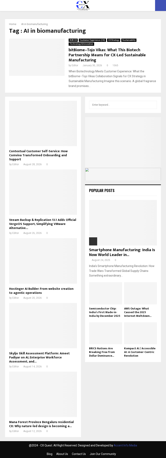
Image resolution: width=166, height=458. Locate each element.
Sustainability (128, 40)
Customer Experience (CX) (92, 40)
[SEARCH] (153, 105)
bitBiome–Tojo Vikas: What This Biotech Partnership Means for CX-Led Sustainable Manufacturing (107, 55)
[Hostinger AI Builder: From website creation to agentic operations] (43, 260)
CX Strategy (113, 40)
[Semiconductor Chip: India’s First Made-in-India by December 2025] (105, 293)
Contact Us (79, 454)
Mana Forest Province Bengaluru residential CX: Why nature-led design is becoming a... (41, 424)
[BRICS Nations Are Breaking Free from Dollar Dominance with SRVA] (105, 333)
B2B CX (73, 40)
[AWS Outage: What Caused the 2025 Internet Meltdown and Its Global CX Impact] (140, 293)
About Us (62, 454)
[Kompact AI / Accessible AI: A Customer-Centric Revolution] (140, 333)
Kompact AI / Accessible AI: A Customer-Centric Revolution (139, 352)
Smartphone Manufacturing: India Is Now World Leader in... (122, 252)
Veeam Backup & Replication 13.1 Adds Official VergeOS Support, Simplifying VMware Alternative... (42, 224)
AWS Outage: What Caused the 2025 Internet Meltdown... (137, 312)
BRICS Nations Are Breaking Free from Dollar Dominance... (102, 352)
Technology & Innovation (81, 44)
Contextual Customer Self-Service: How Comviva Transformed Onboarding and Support (38, 155)
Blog (49, 454)
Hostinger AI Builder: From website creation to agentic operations (41, 291)
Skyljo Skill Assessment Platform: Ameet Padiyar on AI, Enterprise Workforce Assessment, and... (39, 357)
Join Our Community (103, 454)
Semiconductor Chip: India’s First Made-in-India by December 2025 (104, 312)
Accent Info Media (125, 445)
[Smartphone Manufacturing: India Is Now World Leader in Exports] (123, 222)
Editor (75, 65)
